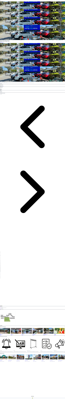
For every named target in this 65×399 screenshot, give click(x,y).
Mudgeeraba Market (2, 42)
